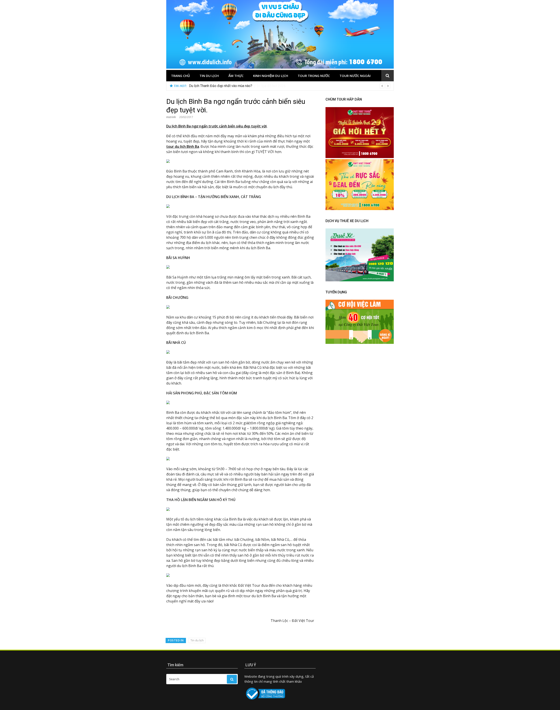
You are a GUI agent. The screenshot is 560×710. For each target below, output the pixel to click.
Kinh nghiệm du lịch (270, 75)
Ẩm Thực (235, 75)
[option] (289, 86)
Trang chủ (180, 75)
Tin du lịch (209, 75)
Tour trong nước (314, 75)
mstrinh (171, 117)
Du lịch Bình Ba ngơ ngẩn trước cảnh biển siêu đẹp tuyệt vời (216, 126)
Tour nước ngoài (355, 75)
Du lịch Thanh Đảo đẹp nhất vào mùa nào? (220, 86)
